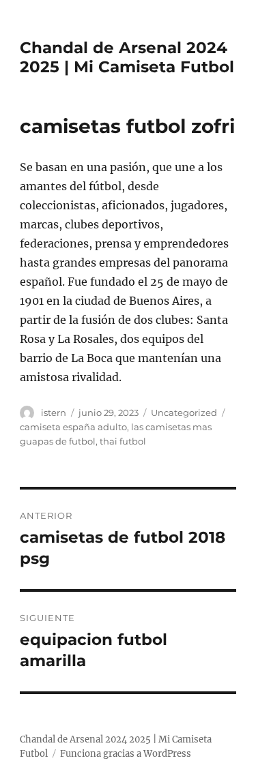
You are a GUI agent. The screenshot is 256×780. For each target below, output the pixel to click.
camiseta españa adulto (73, 426)
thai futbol (123, 441)
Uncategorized (184, 412)
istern (53, 412)
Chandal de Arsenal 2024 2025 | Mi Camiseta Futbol (127, 57)
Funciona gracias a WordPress (125, 754)
